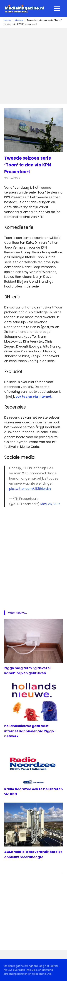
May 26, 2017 (50, 504)
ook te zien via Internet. (34, 396)
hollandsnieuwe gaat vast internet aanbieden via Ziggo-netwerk (30, 731)
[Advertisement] (33, 65)
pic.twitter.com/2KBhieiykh (30, 488)
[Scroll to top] (61, 975)
